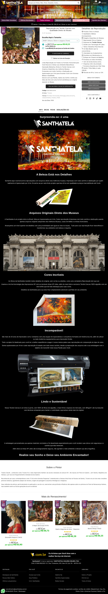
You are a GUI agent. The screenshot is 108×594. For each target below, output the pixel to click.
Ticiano (49, 93)
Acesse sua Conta (34, 575)
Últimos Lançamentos (9, 581)
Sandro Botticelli (13, 535)
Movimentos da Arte (63, 20)
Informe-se (85, 578)
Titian (58, 97)
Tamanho (57, 37)
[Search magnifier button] (78, 3)
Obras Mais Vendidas (9, 20)
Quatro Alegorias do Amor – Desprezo (67, 529)
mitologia (63, 96)
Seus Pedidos (33, 578)
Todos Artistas (45, 20)
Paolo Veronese (40, 523)
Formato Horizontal (53, 96)
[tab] (41, 110)
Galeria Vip (81, 20)
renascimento (46, 97)
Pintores (40, 9)
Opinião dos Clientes (99, 20)
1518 (52, 100)
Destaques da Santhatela (10, 575)
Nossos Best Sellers (9, 578)
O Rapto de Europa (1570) (40, 525)
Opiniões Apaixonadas (62, 578)
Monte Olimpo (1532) (94, 528)
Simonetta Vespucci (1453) (13, 537)
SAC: (15, 589)
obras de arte (70, 96)
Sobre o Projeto (87, 575)
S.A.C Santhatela (34, 581)
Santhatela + (67, 9)
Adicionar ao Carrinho (61, 53)
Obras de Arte (29, 9)
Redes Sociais (59, 581)
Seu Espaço (79, 9)
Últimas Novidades (27, 20)
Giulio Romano (94, 526)
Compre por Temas (53, 9)
